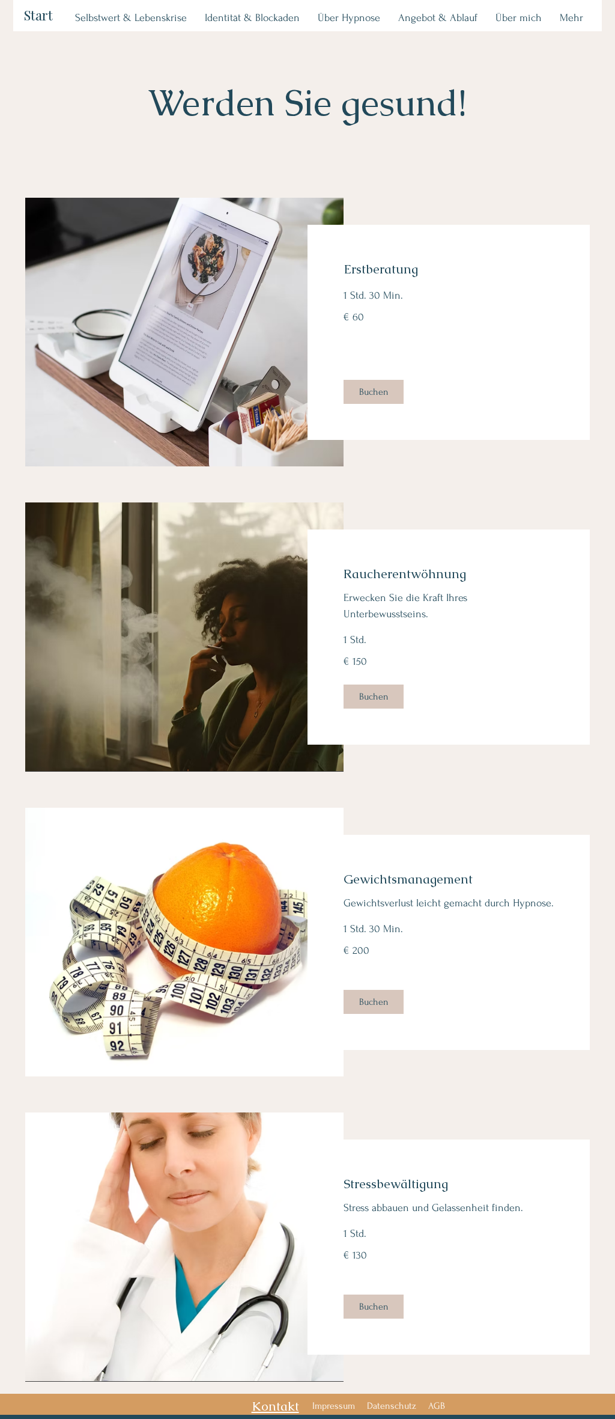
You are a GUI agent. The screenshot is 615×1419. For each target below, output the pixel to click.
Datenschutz (391, 1405)
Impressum (333, 1405)
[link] (449, 269)
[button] (374, 392)
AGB (436, 1405)
